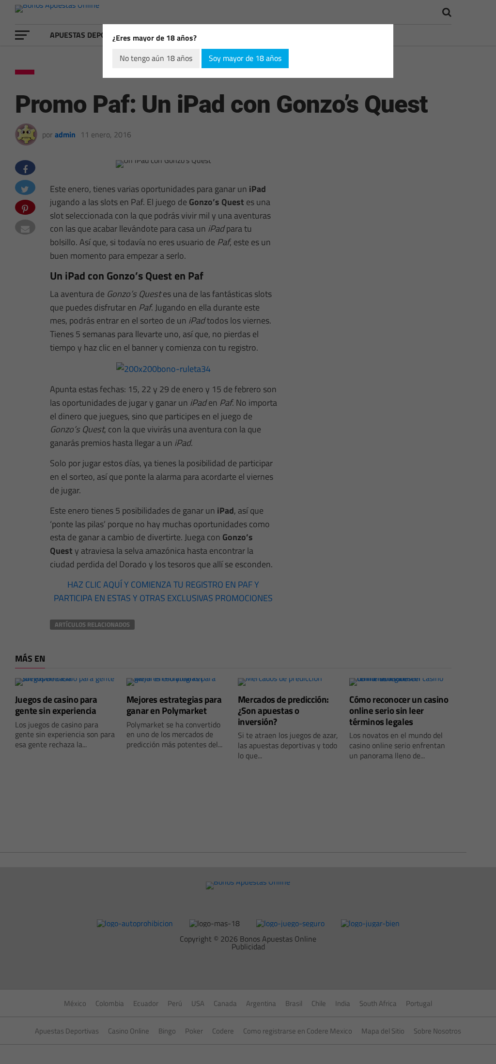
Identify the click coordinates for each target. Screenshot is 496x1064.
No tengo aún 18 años (156, 58)
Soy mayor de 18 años (245, 58)
